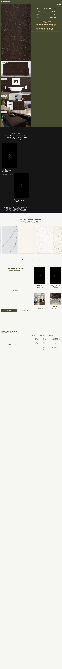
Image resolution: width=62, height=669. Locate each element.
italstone (45, 349)
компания (36, 342)
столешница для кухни (56, 338)
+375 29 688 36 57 (10, 344)
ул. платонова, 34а (55, 308)
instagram (15, 290)
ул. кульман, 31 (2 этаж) (39, 287)
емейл (16, 345)
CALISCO (44, 346)
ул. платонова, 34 (55, 287)
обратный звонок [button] (10, 345)
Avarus (39, 219)
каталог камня (37, 339)
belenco (44, 338)
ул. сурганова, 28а (40, 308)
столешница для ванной (56, 339)
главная (36, 338)
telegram (16, 289)
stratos (44, 339)
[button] (39, 32)
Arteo (44, 342)
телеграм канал (17, 344)
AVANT (44, 343)
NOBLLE (44, 347)
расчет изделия (37, 343)
